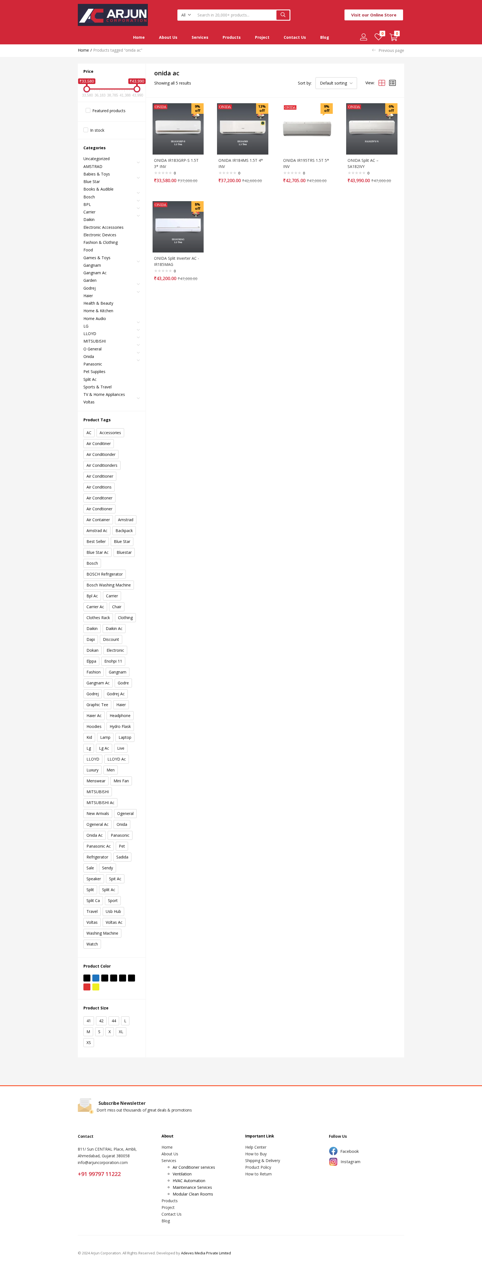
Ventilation (182, 1174)
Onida (88, 356)
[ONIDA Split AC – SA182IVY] (371, 128)
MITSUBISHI (94, 341)
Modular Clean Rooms (193, 1194)
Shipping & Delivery (262, 1160)
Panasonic (92, 364)
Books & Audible (98, 189)
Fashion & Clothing (100, 242)
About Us (168, 37)
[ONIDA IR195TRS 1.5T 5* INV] (307, 128)
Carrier (89, 212)
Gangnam (92, 265)
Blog (324, 37)
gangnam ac (95, 272)
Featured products (109, 110)
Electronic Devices (99, 234)
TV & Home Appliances (104, 394)
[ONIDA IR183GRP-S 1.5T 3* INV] (178, 128)
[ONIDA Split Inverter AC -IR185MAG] (178, 226)
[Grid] (382, 82)
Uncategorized (96, 158)
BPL (87, 204)
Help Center (255, 1147)
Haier (88, 295)
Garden (90, 280)
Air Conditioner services (194, 1167)
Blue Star (91, 181)
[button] (186, 15)
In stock (97, 130)
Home (139, 37)
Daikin (89, 219)
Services (200, 37)
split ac (90, 379)
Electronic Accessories (103, 227)
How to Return (258, 1174)
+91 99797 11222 (99, 1174)
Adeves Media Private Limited (206, 1252)
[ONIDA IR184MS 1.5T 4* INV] (242, 128)
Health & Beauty (98, 303)
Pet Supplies (94, 371)
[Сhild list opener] (138, 164)
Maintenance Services (192, 1187)
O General (92, 349)
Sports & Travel (97, 386)
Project (262, 37)
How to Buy (256, 1153)
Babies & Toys (96, 174)
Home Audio (94, 318)
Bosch (89, 196)
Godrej (89, 288)
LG (85, 326)
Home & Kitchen (98, 310)
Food (88, 249)
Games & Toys (96, 257)
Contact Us (295, 37)
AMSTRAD (92, 166)
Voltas (89, 402)
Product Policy (258, 1167)
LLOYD (89, 333)
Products (232, 37)
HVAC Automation (189, 1180)
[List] (392, 82)
